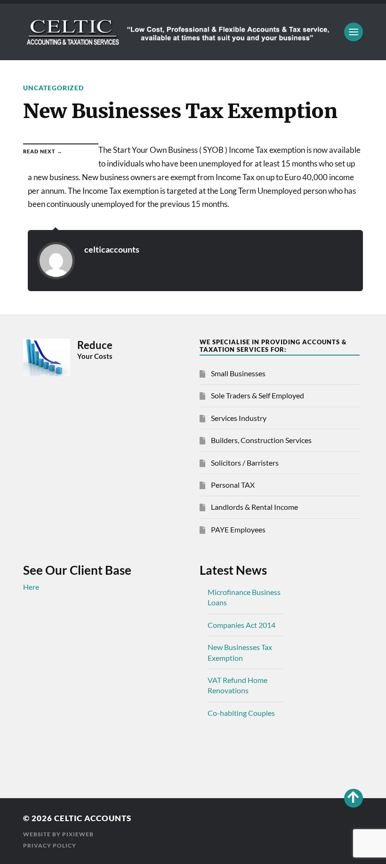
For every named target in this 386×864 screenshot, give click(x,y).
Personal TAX (233, 484)
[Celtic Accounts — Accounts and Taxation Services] (193, 32)
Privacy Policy (49, 845)
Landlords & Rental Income (254, 506)
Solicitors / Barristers (245, 462)
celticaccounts (111, 249)
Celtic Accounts (92, 818)
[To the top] (353, 798)
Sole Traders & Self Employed (257, 395)
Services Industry (238, 417)
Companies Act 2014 (241, 624)
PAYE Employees (238, 529)
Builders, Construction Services (261, 440)
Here (31, 586)
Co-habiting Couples (241, 712)
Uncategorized (53, 88)
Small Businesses (238, 373)
